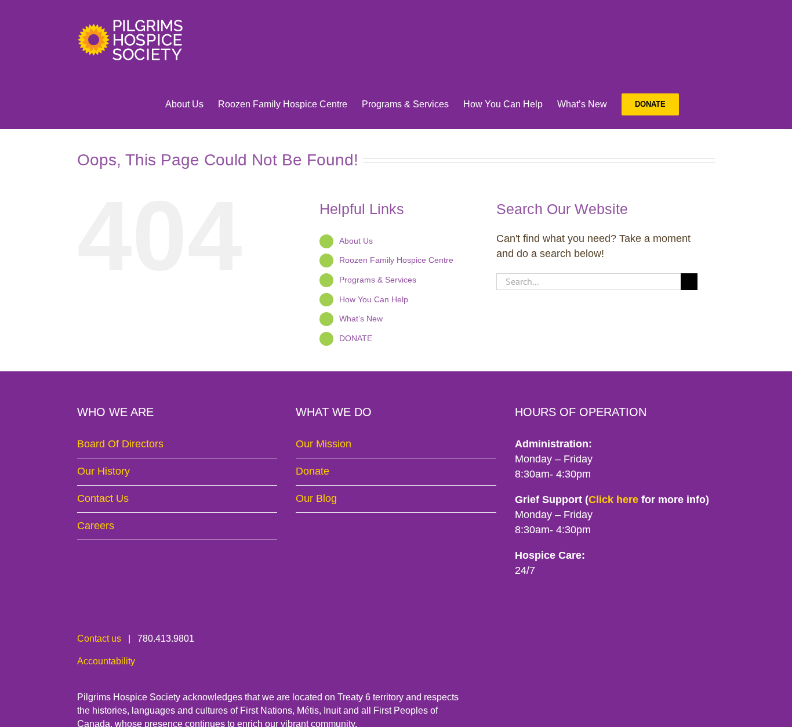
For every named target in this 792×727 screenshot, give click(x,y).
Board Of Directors (120, 444)
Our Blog (316, 498)
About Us (356, 240)
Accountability (106, 661)
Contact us (99, 638)
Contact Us (103, 498)
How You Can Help (373, 299)
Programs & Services (377, 279)
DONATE (355, 338)
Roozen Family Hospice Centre (396, 260)
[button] (696, 104)
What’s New (361, 318)
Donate (312, 471)
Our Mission (323, 444)
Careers (95, 525)
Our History (103, 471)
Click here (613, 499)
